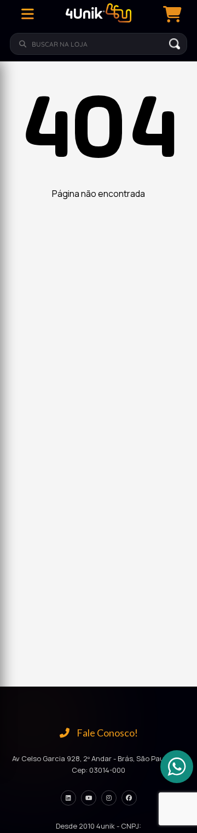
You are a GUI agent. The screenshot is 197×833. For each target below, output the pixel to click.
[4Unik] (98, 14)
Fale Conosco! (106, 733)
